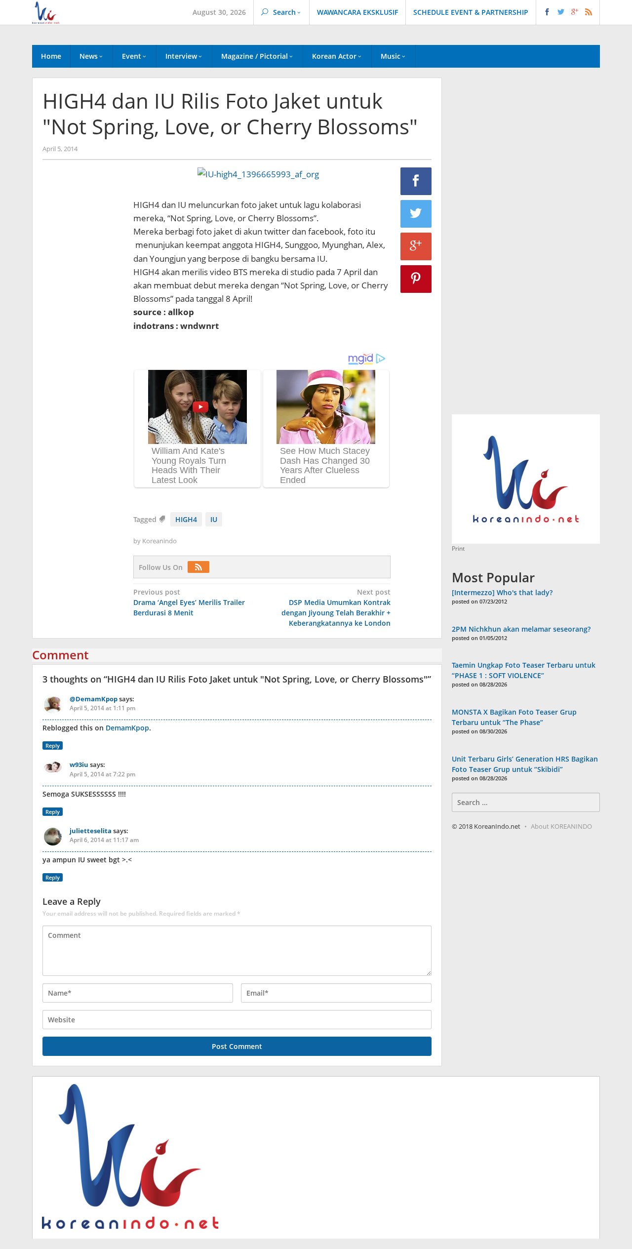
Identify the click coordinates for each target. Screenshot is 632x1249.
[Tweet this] (416, 214)
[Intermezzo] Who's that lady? (502, 592)
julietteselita (91, 830)
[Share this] (416, 181)
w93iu (79, 764)
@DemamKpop (94, 698)
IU (213, 519)
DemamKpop (127, 727)
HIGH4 (186, 519)
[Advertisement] (82, 336)
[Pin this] (416, 279)
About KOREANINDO (561, 826)
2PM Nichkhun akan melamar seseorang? (521, 629)
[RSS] (201, 567)
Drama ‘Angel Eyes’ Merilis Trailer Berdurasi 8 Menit (189, 602)
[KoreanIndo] (45, 11)
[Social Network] (568, 12)
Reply (52, 745)
